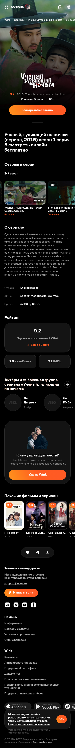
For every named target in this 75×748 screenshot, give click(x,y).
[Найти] (60, 7)
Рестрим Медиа (41, 742)
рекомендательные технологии (29, 717)
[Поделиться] (37, 552)
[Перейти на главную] (33, 7)
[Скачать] (47, 552)
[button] (6, 7)
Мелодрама (38, 295)
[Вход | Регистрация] (68, 7)
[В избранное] (27, 552)
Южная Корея (29, 287)
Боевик (24, 295)
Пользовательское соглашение (29, 724)
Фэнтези (53, 295)
